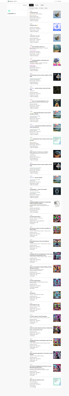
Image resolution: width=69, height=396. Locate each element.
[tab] (31, 5)
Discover (15, 1)
